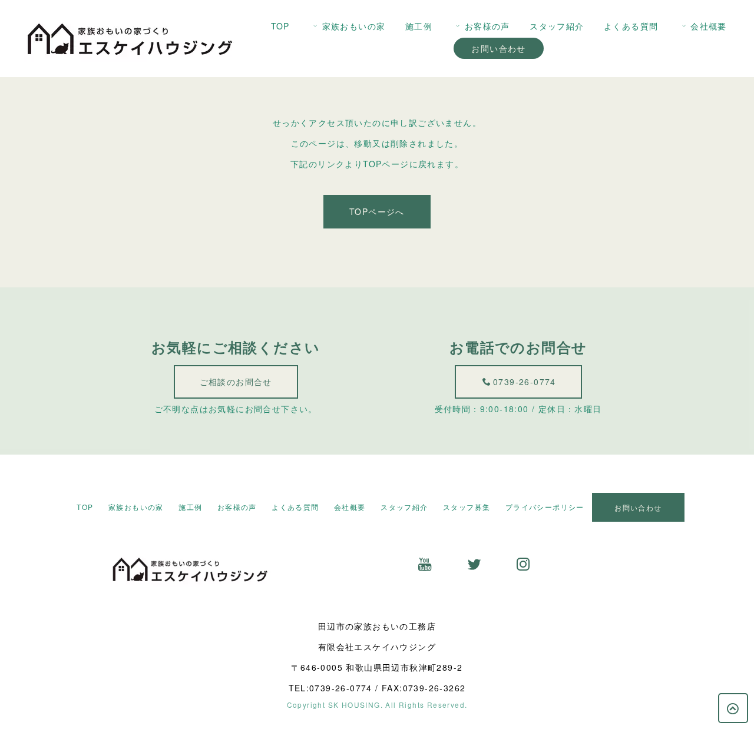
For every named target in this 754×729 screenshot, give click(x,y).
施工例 (418, 26)
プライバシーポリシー (544, 507)
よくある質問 (631, 26)
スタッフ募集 (466, 507)
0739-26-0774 (524, 381)
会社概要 (708, 26)
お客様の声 (487, 26)
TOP (280, 26)
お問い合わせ (498, 48)
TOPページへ (377, 211)
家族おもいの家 (354, 26)
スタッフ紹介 (557, 26)
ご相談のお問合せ (236, 381)
